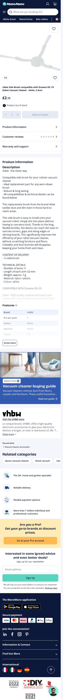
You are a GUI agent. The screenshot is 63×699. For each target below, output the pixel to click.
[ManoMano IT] (12, 669)
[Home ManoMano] (22, 4)
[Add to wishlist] (55, 78)
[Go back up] (51, 669)
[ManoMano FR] (4, 669)
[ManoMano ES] (26, 669)
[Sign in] (47, 4)
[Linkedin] (4, 634)
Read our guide (46, 398)
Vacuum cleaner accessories (17, 447)
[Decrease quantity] (5, 114)
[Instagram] (19, 634)
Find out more (51, 588)
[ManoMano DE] (19, 669)
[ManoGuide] (53, 691)
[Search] (11, 12)
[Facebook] (12, 634)
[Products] (4, 12)
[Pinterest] (26, 634)
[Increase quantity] (18, 114)
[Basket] (55, 4)
